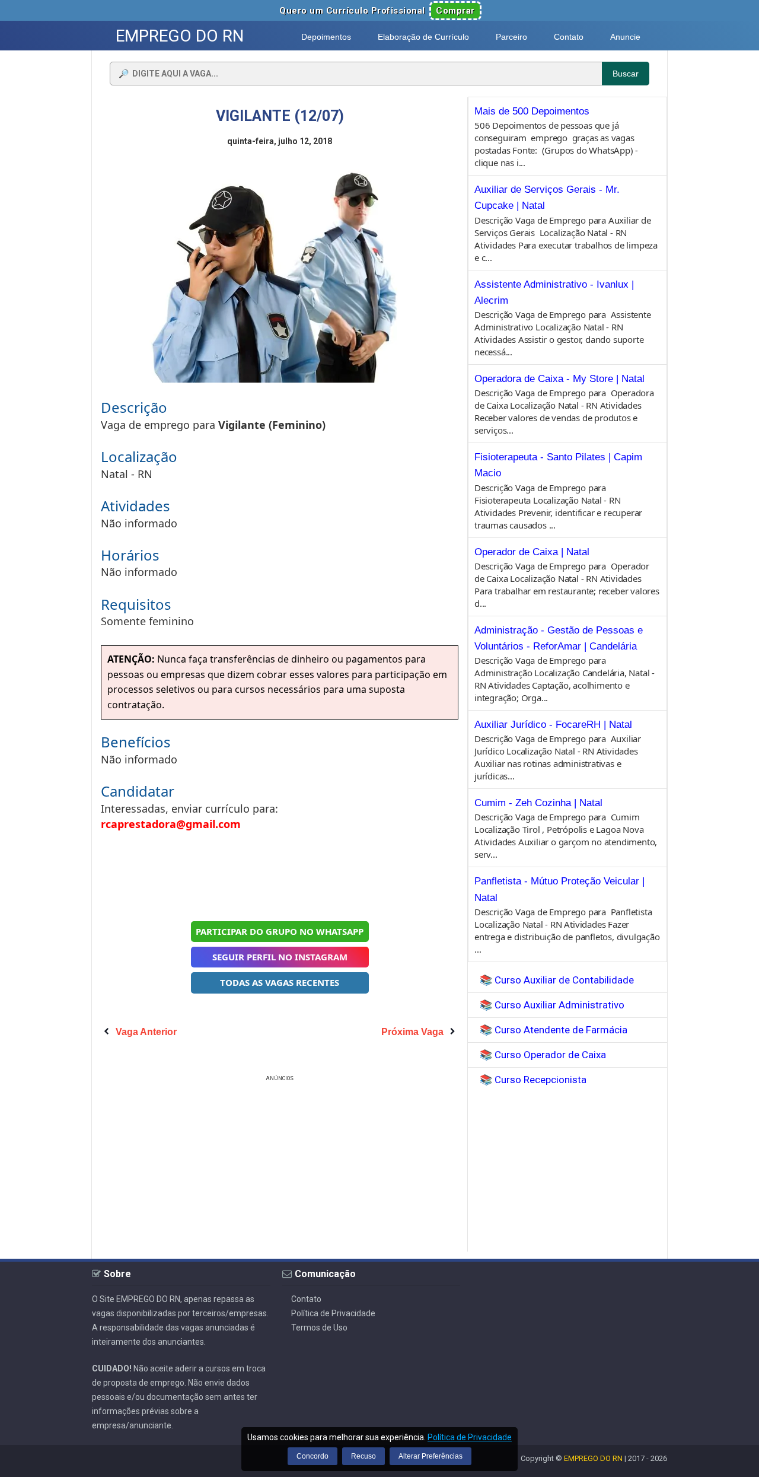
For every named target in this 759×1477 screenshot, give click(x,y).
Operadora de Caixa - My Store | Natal (559, 378)
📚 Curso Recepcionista (533, 1080)
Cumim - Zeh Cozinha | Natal (538, 802)
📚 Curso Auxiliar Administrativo (552, 1005)
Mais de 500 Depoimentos (531, 111)
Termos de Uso (319, 1327)
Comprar (455, 10)
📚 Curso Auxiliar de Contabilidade (557, 980)
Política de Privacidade (333, 1313)
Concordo (312, 1456)
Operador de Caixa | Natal (531, 552)
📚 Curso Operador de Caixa (543, 1055)
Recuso (363, 1456)
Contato (306, 1299)
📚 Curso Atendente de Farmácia (553, 1030)
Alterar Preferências (430, 1456)
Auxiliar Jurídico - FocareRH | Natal (553, 724)
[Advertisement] (280, 874)
